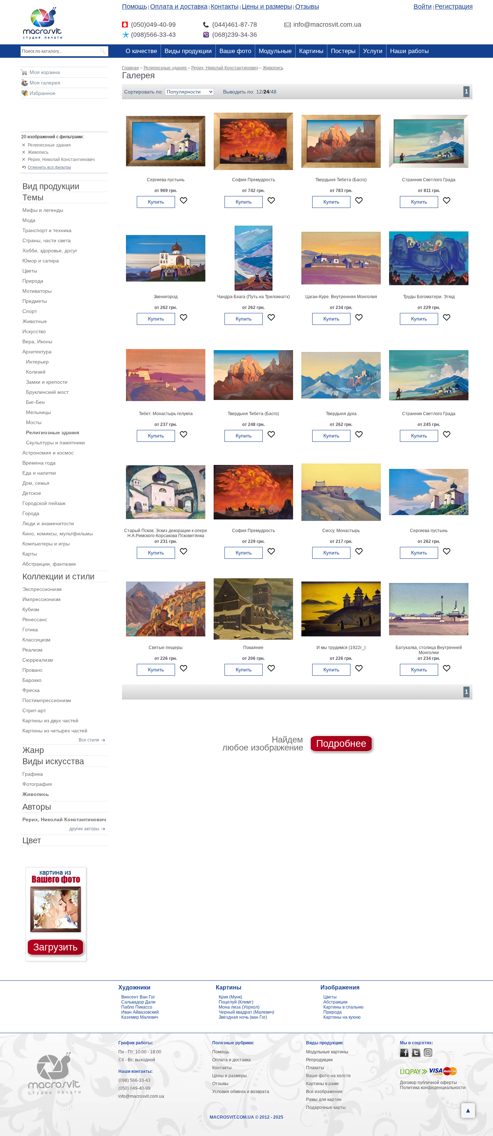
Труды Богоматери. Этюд (429, 296)
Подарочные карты (326, 1107)
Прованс (32, 670)
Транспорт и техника (46, 230)
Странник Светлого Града (428, 179)
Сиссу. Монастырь (341, 530)
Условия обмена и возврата (240, 1091)
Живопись (38, 152)
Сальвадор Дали (138, 1002)
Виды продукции (188, 51)
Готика (30, 629)
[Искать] (103, 51)
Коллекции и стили (58, 576)
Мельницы (38, 412)
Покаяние (253, 647)
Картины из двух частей (50, 720)
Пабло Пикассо (136, 1007)
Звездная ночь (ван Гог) (243, 1017)
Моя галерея (45, 83)
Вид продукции (50, 186)
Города (30, 513)
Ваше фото (235, 51)
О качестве (141, 51)
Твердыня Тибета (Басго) (341, 179)
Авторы (36, 806)
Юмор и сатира (40, 261)
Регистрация (454, 6)
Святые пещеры (166, 647)
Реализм (32, 650)
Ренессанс (34, 619)
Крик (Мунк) (230, 997)
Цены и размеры (267, 6)
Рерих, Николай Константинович (61, 159)
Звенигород (166, 296)
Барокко (32, 680)
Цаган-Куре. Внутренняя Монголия (341, 296)
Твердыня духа (341, 413)
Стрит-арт (34, 710)
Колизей (35, 372)
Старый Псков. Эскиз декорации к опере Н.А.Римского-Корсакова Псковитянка (165, 533)
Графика (32, 774)
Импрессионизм (41, 599)
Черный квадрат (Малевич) (246, 1012)
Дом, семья (35, 483)
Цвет (31, 840)
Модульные (275, 51)
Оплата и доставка (179, 6)
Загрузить (55, 947)
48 (273, 92)
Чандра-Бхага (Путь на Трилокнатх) (253, 296)
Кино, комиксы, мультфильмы (57, 533)
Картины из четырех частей (54, 731)
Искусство (34, 331)
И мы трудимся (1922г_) (341, 647)
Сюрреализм (37, 660)
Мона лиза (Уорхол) (239, 1007)
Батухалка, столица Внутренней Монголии (429, 650)
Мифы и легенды (42, 210)
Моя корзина (45, 72)
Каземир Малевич (139, 1017)
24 (266, 92)
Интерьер (37, 362)
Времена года (39, 463)
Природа (32, 281)
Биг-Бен (35, 402)
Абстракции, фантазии (49, 564)
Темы (33, 197)
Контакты (225, 6)
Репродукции (319, 1059)
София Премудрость (253, 179)
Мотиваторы (37, 291)
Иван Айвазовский (140, 1012)
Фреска (31, 690)
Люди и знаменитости (48, 523)
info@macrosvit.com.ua (141, 1096)
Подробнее (341, 743)
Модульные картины (327, 1051)
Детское (31, 493)
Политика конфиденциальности (433, 1087)
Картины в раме (322, 1083)
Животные (34, 321)
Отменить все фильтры (49, 167)
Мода (28, 220)
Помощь (134, 6)
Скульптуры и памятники (55, 442)
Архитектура (37, 351)
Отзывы (307, 6)
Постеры (343, 51)
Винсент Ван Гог (138, 997)
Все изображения (324, 1091)
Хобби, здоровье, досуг (49, 250)
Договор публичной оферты (428, 1082)
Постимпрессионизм (46, 700)
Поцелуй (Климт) (236, 1002)
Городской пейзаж (43, 503)
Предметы (34, 301)
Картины (311, 51)
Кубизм (30, 609)
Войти (423, 6)
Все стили (89, 740)
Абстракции (335, 1002)
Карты (29, 554)
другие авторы (84, 828)
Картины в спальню (343, 1007)
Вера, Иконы (37, 341)
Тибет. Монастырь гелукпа (166, 413)
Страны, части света (46, 240)
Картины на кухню (342, 1017)
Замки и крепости (46, 382)
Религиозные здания (49, 145)
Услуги (373, 51)
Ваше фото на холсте (328, 1075)
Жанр (33, 750)
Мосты (34, 422)
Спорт (29, 311)
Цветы (29, 271)
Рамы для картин (323, 1099)
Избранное (43, 93)
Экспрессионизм (42, 589)
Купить (156, 202)
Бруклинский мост (47, 392)
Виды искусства (53, 761)
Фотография (37, 784)
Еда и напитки (39, 473)
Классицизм (36, 640)
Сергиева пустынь (165, 179)
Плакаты (315, 1067)
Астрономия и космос (48, 453)
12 (259, 92)
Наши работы (409, 51)
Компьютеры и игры (46, 544)
